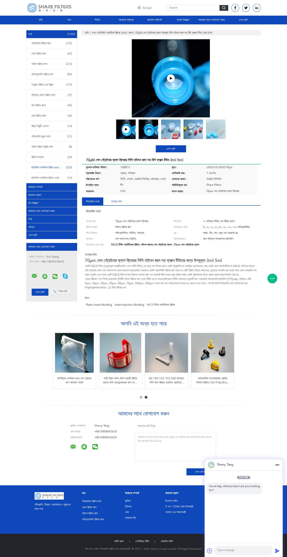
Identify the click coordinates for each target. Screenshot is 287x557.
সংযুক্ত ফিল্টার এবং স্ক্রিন (51, 84)
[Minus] (277, 464)
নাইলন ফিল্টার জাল (51, 64)
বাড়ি (41, 20)
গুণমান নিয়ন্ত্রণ (183, 20)
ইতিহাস (128, 506)
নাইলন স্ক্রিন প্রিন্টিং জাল (51, 146)
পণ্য (69, 20)
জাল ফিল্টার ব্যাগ (51, 105)
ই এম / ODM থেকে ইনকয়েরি (179, 506)
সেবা (127, 512)
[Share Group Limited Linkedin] (257, 8)
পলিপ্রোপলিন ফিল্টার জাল (51, 74)
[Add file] (209, 550)
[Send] (277, 550)
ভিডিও (98, 20)
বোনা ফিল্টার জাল (51, 53)
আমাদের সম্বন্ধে (126, 20)
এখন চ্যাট (243, 20)
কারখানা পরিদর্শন (154, 20)
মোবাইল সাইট (167, 541)
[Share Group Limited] (34, 276)
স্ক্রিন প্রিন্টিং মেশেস (51, 126)
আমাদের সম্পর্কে (35, 187)
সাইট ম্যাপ (119, 541)
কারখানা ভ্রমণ (34, 195)
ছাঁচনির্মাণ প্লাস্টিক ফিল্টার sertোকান (51, 167)
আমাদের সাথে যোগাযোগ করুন (211, 20)
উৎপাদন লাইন (171, 501)
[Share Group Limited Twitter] (246, 8)
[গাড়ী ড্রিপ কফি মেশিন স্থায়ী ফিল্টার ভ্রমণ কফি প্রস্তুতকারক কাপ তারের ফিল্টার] (120, 354)
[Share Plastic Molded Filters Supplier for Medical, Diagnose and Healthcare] (170, 78)
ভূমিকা (127, 501)
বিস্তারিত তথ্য (92, 201)
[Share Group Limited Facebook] (235, 8)
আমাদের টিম (130, 518)
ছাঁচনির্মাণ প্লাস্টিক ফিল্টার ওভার (51, 178)
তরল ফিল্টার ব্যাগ (51, 115)
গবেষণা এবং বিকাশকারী (175, 512)
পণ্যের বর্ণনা (116, 201)
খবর (30, 219)
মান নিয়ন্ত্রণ (33, 203)
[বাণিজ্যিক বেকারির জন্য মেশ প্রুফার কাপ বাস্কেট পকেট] (74, 354)
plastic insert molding (99, 304)
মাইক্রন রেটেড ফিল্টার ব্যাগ (51, 95)
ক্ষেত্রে (31, 227)
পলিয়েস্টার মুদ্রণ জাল (51, 136)
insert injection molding (129, 304)
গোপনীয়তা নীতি (142, 541)
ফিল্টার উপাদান (51, 157)
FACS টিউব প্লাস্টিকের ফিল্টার (161, 304)
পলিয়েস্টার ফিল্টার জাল (51, 43)
